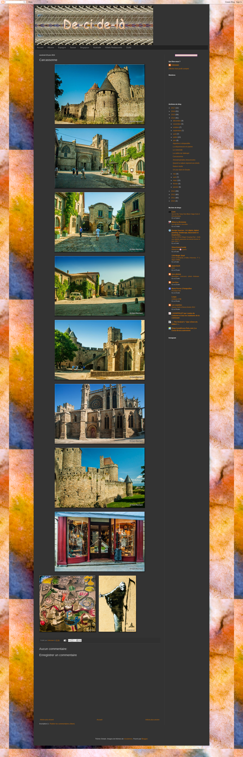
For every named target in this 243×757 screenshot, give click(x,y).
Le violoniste (178, 150)
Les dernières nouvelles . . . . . (182, 224)
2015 (173, 115)
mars (175, 180)
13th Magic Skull (178, 256)
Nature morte (178, 166)
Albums (50, 47)
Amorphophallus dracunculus (184, 160)
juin (174, 140)
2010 (173, 201)
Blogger (145, 739)
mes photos (176, 274)
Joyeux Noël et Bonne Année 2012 (183, 307)
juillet (175, 137)
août (175, 134)
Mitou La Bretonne (179, 222)
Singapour (84, 47)
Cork (174, 212)
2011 (173, 198)
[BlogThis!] (72, 640)
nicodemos (128, 739)
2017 (173, 108)
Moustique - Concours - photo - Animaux (185, 276)
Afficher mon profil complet (179, 69)
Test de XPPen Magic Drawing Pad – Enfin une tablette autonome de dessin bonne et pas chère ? (186, 239)
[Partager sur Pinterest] (80, 640)
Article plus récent (47, 720)
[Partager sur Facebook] (77, 640)
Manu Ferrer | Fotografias (182, 289)
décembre (177, 121)
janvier (176, 187)
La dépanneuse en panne (183, 147)
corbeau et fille (176, 299)
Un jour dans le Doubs (181, 170)
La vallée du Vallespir (181, 153)
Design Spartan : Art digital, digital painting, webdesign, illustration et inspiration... (185, 232)
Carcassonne (178, 157)
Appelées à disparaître (181, 143)
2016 (173, 111)
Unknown (175, 65)
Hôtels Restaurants (113, 47)
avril (175, 177)
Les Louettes (177, 305)
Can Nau (175, 282)
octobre (176, 127)
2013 (173, 191)
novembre (177, 124)
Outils (128, 47)
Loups (174, 297)
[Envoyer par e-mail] (69, 640)
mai (174, 174)
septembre (177, 131)
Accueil (40, 47)
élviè (173, 268)
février (175, 184)
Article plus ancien (152, 720)
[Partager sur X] (74, 640)
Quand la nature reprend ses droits (186, 163)
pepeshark (176, 266)
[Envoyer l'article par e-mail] (65, 640)
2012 (173, 195)
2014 (173, 118)
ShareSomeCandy (179, 247)
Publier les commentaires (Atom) (62, 724)
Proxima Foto (176, 291)
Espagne (62, 47)
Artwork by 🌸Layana (179, 249)
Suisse (73, 47)
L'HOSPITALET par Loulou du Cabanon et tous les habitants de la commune (186, 315)
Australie (97, 47)
